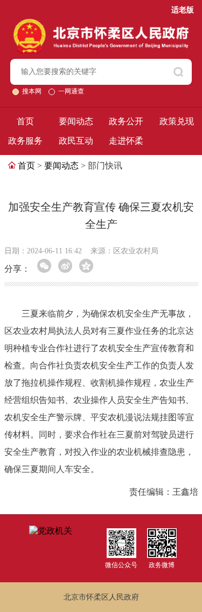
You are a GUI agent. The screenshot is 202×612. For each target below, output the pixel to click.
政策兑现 (176, 121)
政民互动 (76, 140)
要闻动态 (76, 121)
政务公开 (126, 121)
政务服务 (25, 140)
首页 (25, 121)
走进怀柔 (126, 140)
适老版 (182, 10)
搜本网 (32, 91)
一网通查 (71, 91)
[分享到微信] (44, 266)
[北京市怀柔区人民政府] (101, 23)
